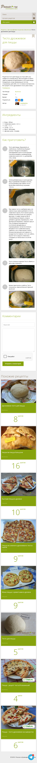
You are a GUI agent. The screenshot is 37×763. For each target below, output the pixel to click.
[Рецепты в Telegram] (31, 757)
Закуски (4, 503)
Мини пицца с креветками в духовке (16, 592)
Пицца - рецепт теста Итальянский (16, 685)
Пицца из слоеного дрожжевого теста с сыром (17, 546)
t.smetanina (24, 103)
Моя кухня (5, 22)
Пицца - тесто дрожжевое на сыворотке (18, 732)
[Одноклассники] (19, 100)
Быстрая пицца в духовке (12, 499)
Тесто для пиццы (8, 639)
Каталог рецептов (8, 18)
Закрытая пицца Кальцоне (12, 452)
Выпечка (18, 91)
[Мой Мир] (22, 100)
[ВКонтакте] (16, 100)
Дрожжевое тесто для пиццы (13, 406)
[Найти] (34, 14)
